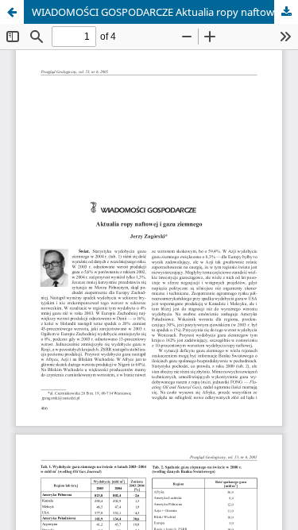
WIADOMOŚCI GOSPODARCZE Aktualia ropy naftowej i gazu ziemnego (165, 12)
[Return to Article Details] (12, 12)
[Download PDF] (286, 12)
